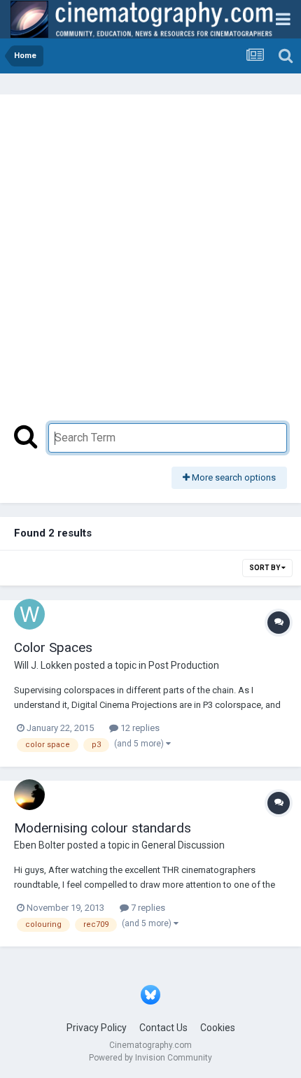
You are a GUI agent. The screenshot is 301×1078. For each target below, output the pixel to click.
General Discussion (183, 845)
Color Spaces (53, 647)
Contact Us (163, 1027)
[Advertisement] (150, 265)
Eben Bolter (39, 845)
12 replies (139, 728)
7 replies (147, 907)
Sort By (265, 568)
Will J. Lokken (43, 665)
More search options (233, 477)
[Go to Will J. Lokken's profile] (29, 614)
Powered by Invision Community (150, 1058)
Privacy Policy (96, 1027)
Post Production (183, 665)
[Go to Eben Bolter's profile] (29, 794)
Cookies (217, 1027)
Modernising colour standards (102, 828)
